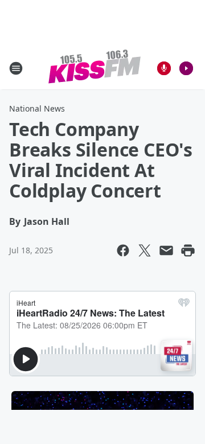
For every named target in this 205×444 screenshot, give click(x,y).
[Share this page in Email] (166, 250)
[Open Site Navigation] (16, 68)
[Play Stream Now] (186, 68)
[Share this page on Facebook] (123, 250)
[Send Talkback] (164, 68)
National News (37, 108)
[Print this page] (188, 250)
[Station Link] (94, 68)
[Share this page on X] (145, 250)
